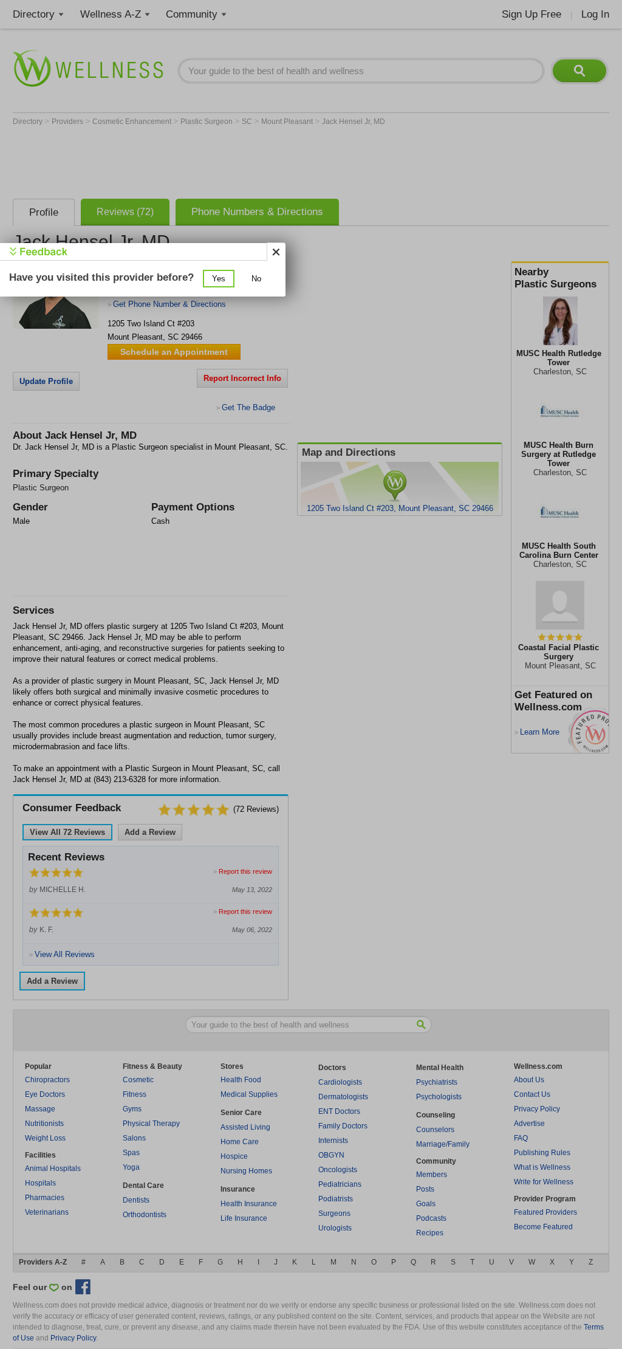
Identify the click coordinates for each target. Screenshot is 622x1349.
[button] (218, 278)
